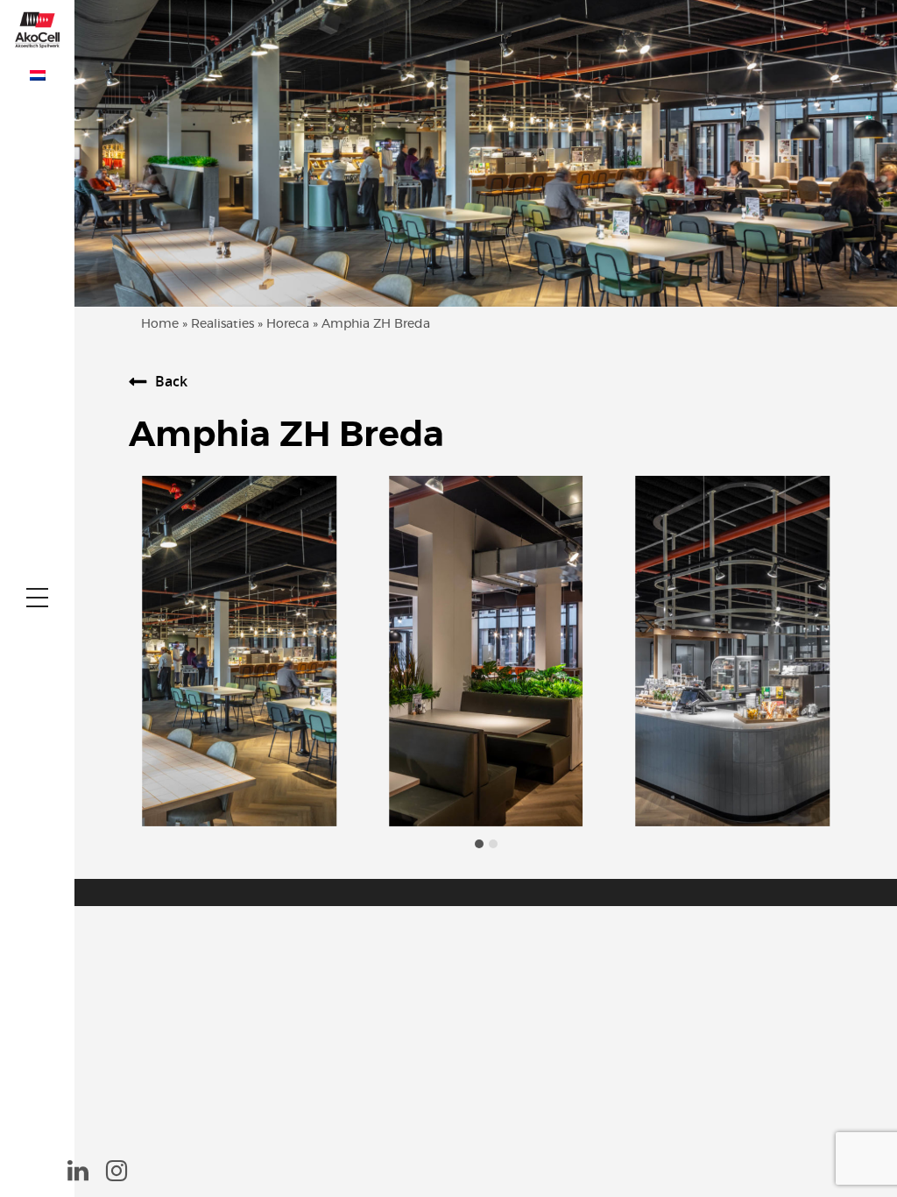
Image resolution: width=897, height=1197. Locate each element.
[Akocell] (37, 28)
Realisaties (222, 324)
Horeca (287, 324)
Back (171, 381)
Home (160, 324)
